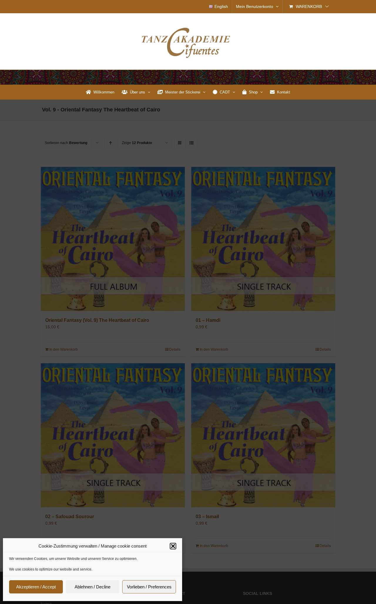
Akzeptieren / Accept (36, 586)
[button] (173, 546)
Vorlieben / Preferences (149, 586)
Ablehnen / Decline (92, 586)
